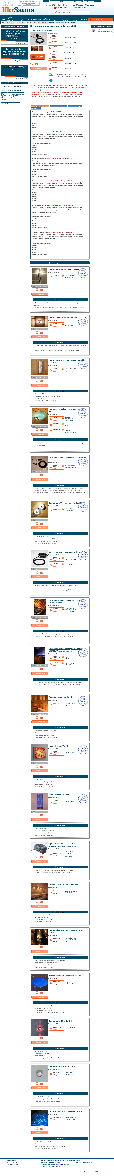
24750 (56, 559)
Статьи (85, 1)
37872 (56, 802)
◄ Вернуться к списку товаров (41, 30)
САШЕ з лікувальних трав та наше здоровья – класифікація (12, 95)
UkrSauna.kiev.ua (7, 22)
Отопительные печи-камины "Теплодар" (10, 102)
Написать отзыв (58, 106)
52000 (54, 63)
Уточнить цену (57, 854)
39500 (56, 610)
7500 (56, 419)
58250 (56, 664)
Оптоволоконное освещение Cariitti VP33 (62, 22)
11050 (56, 510)
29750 (54, 48)
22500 (54, 37)
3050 (56, 276)
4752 (56, 704)
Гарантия (79, 1)
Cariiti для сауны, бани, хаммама (36, 22)
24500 (54, 42)
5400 (56, 370)
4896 (56, 753)
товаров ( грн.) (98, 19)
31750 (54, 53)
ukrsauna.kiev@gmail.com (84, 1162)
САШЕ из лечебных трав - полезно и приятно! (13, 98)
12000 (56, 430)
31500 (56, 565)
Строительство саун (55, 1)
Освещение (19, 22)
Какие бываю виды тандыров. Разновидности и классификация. (12, 91)
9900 (56, 467)
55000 (54, 69)
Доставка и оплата (68, 1)
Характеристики (40, 106)
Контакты (91, 1)
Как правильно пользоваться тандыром (11, 87)
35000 (54, 58)
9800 (56, 425)
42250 (56, 658)
